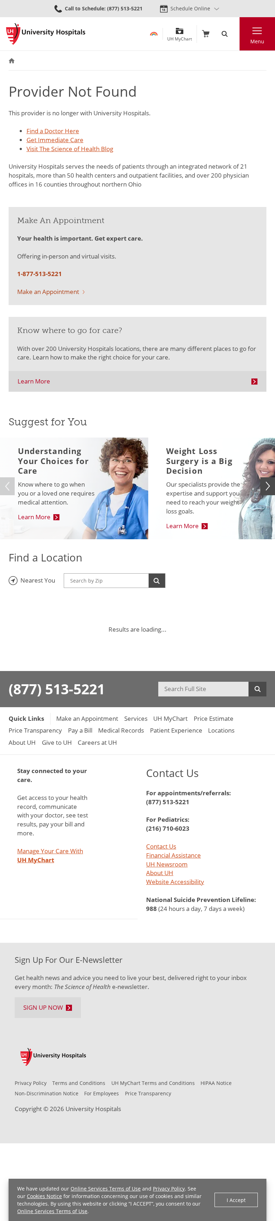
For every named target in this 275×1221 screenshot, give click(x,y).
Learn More (34, 381)
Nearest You (37, 580)
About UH (159, 873)
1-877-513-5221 (39, 274)
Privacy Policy (169, 1188)
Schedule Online (190, 8)
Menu (257, 41)
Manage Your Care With (50, 855)
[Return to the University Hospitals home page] (45, 34)
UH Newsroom (167, 864)
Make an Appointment (48, 292)
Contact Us (161, 846)
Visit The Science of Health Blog (69, 149)
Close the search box (235, 34)
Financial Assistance (173, 855)
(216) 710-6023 (167, 828)
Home (12, 60)
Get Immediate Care (54, 140)
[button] (267, 486)
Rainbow (153, 34)
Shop (205, 34)
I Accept (236, 1200)
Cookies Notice (44, 1196)
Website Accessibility (175, 882)
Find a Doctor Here (52, 131)
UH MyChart (179, 36)
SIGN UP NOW (43, 1007)
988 (151, 908)
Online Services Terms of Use (106, 1188)
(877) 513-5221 (57, 688)
